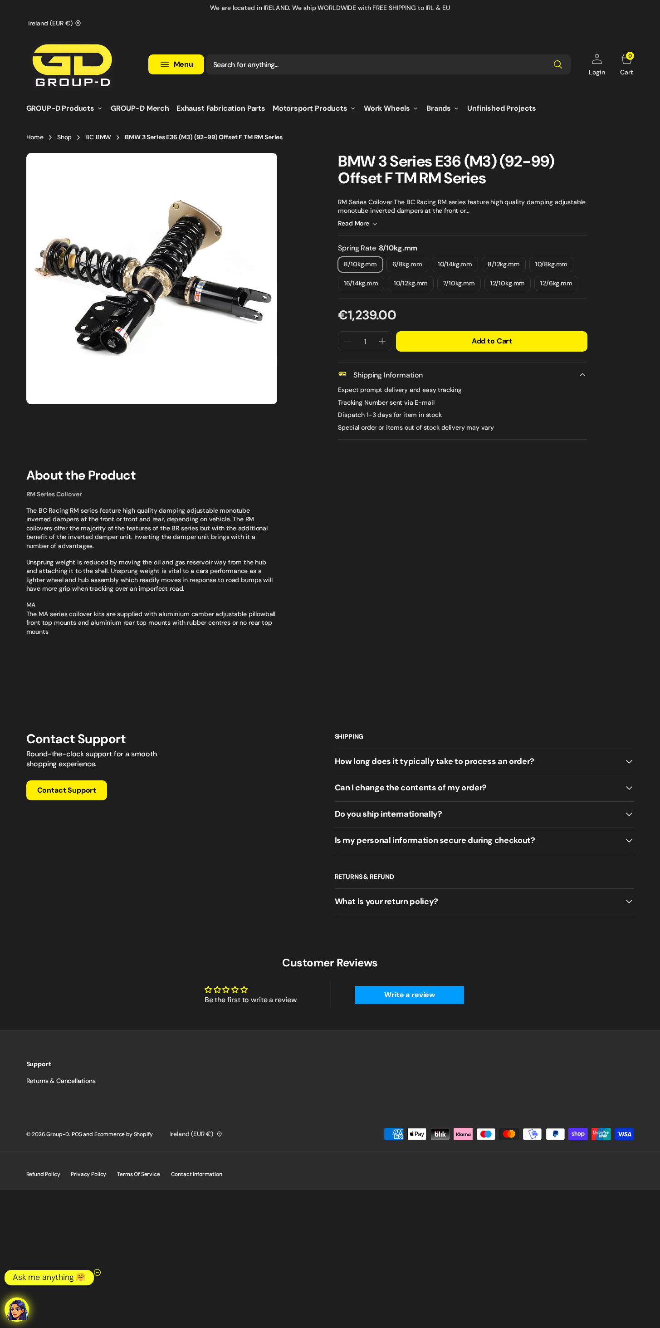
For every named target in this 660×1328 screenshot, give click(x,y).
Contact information (196, 1174)
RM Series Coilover (54, 494)
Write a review (409, 995)
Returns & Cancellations (61, 1081)
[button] (597, 64)
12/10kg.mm (510, 285)
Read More (353, 223)
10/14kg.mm (458, 266)
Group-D (57, 1134)
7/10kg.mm (462, 285)
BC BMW (98, 137)
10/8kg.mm (554, 266)
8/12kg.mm (507, 266)
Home (35, 137)
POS (77, 1134)
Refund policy (43, 1174)
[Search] (557, 64)
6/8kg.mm (410, 266)
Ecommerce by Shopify (123, 1134)
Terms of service (138, 1174)
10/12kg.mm (414, 285)
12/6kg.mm (559, 285)
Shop (64, 137)
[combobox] (388, 64)
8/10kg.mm (363, 266)
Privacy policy (88, 1174)
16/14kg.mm (364, 285)
